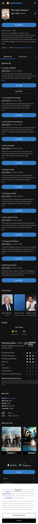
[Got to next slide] (36, 305)
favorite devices (24, 48)
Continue (19, 520)
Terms (8, 491)
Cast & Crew (23, 57)
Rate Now (24, 334)
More (3, 44)
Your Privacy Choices (19, 515)
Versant (17, 489)
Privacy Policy (6, 494)
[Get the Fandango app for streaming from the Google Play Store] (25, 465)
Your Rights (8, 498)
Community (14, 334)
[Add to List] (35, 13)
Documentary (11, 398)
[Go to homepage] (14, 3)
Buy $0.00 (19, 91)
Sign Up (19, 472)
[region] (19, 504)
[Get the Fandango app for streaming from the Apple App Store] (12, 465)
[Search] (35, 3)
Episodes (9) (8, 57)
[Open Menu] (3, 3)
